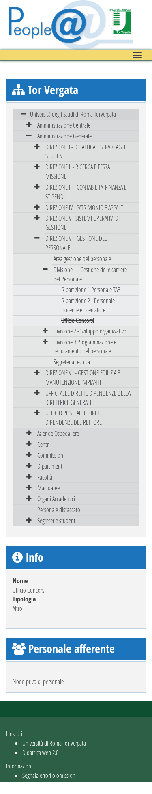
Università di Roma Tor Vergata (54, 743)
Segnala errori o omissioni (49, 775)
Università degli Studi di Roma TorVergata (73, 114)
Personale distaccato (58, 509)
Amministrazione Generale (64, 136)
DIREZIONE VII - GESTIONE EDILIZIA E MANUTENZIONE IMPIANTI (82, 377)
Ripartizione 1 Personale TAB (91, 289)
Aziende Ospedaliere (58, 433)
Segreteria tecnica (72, 361)
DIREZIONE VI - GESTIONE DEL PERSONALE (76, 243)
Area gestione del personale (82, 258)
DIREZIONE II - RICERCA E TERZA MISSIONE (77, 171)
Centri (43, 444)
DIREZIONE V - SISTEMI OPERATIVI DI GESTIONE (82, 222)
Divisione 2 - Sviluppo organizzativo (90, 331)
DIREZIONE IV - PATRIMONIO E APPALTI (84, 207)
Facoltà (44, 477)
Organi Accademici (56, 498)
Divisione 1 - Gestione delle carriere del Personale (90, 274)
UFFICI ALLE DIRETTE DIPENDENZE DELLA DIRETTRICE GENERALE (88, 398)
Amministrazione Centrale (63, 125)
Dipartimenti (50, 466)
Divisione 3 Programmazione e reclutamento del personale (85, 346)
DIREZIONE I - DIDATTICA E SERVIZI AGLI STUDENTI (85, 151)
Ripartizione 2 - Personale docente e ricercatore (88, 305)
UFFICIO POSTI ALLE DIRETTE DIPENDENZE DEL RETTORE (75, 417)
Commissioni (50, 455)
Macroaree (48, 487)
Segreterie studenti (57, 520)
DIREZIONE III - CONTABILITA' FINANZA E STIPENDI (85, 192)
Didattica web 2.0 (40, 752)
